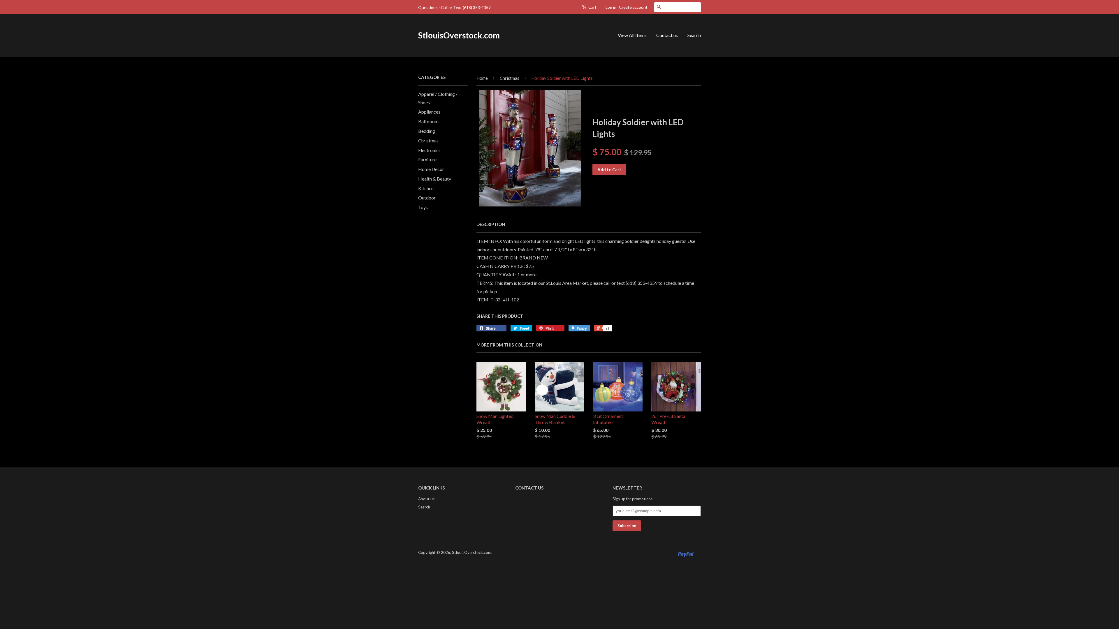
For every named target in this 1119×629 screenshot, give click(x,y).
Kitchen (426, 188)
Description (490, 224)
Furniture (427, 159)
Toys (423, 207)
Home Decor (431, 169)
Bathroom (428, 121)
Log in (611, 7)
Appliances (429, 111)
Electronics (429, 150)
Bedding (426, 131)
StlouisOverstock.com (459, 35)
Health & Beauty (434, 178)
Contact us (667, 35)
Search (694, 35)
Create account (633, 7)
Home (482, 78)
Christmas (428, 140)
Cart (592, 7)
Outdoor (427, 197)
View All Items (632, 35)
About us (426, 499)
